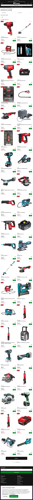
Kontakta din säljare (22, 1)
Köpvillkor (2, 481)
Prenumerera (16, 472)
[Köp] (14, 40)
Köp (14, 150)
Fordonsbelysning (20, 477)
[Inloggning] (28, 3)
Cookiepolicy (13, 494)
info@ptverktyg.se (16, 1)
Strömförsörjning (20, 481)
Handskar (18, 482)
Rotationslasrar (19, 483)
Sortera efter (4, 12)
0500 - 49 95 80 (10, 1)
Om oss (2, 477)
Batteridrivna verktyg (9, 8)
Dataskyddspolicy (3, 482)
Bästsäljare (19, 476)
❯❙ (20, 462)
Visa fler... (16, 458)
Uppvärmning (19, 478)
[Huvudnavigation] (2, 3)
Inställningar (5, 496)
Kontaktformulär (3, 478)
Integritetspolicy (5, 494)
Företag (15, 0)
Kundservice (3, 476)
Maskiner (4, 8)
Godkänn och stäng (13, 496)
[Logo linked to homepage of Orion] (16, 3)
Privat (18, 0)
